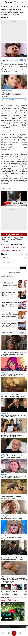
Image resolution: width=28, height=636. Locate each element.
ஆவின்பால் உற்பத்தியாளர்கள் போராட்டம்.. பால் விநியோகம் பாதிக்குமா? (12, 239)
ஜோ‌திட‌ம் (14, 247)
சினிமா (22, 247)
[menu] (2, 2)
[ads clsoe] (27, 627)
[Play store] (22, 2)
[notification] (25, 2)
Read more (7, 202)
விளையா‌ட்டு (15, 6)
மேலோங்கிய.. (17, 250)
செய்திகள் (5, 6)
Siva (9, 59)
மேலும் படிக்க (9, 582)
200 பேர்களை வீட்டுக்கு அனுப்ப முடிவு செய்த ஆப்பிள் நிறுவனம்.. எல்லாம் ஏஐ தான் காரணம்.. (6, 593)
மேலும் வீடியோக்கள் (9, 600)
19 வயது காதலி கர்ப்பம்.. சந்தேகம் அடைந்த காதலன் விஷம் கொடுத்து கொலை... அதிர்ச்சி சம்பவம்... (15, 593)
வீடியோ (6, 597)
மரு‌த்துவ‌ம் (6, 250)
